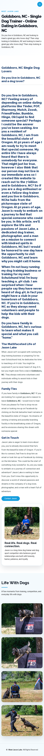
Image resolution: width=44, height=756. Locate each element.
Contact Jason (11, 498)
